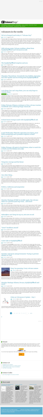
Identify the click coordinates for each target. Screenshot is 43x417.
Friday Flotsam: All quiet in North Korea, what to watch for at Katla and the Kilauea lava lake (21, 148)
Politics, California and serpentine (12, 187)
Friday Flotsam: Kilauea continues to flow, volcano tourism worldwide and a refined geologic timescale (21, 106)
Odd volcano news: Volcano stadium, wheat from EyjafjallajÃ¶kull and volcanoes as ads (17, 49)
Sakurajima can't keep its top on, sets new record (17, 215)
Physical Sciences (11, 25)
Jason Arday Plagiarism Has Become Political (11, 374)
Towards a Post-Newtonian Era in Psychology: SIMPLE (7, 385)
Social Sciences (25, 25)
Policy (35, 25)
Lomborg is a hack (33, 384)
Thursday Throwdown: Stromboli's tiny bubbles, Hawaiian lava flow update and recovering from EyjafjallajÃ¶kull (21, 76)
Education (31, 25)
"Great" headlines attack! (9, 228)
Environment (18, 25)
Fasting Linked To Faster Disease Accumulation (11, 366)
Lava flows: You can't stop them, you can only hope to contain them (19, 91)
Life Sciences (4, 25)
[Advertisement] (21, 10)
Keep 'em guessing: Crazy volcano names (24, 268)
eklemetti (5, 37)
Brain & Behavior (9, 26)
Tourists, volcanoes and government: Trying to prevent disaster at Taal (20, 254)
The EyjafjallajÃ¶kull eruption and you (14, 63)
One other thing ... (7, 175)
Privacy (19, 409)
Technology (16, 26)
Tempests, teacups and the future (12, 162)
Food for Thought (18, 384)
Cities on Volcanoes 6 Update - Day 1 (23, 297)
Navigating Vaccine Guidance (8, 364)
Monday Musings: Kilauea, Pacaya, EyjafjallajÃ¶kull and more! (20, 283)
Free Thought (22, 26)
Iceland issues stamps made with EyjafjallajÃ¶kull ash (19, 120)
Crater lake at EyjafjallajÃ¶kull (11, 241)
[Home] (8, 22)
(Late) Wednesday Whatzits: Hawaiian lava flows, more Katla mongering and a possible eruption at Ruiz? (19, 133)
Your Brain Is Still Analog (7, 368)
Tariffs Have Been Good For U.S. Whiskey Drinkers (12, 365)
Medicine (3, 26)
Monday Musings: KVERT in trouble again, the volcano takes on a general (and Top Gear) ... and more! (19, 200)
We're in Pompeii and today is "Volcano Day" (16, 35)
